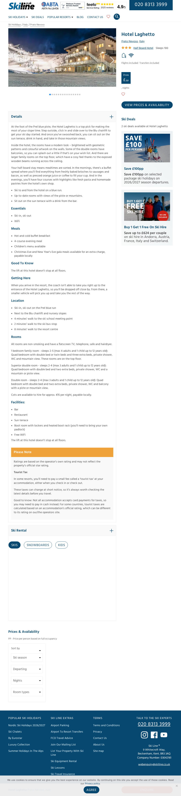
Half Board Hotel (143, 48)
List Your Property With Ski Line (67, 753)
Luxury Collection (19, 745)
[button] (112, 60)
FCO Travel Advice (62, 738)
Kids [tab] (61, 545)
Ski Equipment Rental (64, 761)
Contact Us (95, 17)
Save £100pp (134, 168)
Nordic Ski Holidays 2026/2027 (26, 725)
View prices (147, 105)
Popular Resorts (59, 17)
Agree (91, 790)
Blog (80, 17)
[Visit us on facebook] (154, 734)
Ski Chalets (15, 732)
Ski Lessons (58, 768)
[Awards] (73, 9)
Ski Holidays (16, 17)
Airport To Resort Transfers (67, 732)
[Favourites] (108, 18)
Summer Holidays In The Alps (25, 751)
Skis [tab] (14, 545)
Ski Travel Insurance (63, 774)
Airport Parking (60, 725)
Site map (98, 751)
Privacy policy (92, 783)
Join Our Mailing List (63, 745)
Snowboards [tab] (38, 545)
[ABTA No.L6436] (50, 9)
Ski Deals (37, 17)
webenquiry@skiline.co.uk (154, 764)
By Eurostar (15, 738)
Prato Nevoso (37, 24)
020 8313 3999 (151, 4)
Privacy (97, 732)
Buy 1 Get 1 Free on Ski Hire (145, 227)
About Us (98, 745)
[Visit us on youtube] (163, 734)
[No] (176, 786)
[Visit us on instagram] (144, 734)
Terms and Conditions (106, 725)
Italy (25, 24)
